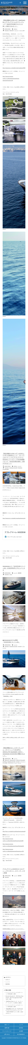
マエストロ (16, 30)
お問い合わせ (7, 1034)
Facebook (20, 2)
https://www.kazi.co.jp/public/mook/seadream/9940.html (15, 68)
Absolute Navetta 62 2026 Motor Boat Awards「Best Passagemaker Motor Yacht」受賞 (14, 998)
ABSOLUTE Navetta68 (20, 760)
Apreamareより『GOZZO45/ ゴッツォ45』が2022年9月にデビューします (14, 568)
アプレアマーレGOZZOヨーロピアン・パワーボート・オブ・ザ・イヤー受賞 (14, 871)
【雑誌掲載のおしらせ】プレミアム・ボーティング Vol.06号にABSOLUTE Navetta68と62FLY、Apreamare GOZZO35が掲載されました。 (14, 752)
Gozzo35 (20, 646)
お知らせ (15, 466)
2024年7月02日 (7, 466)
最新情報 (19, 572)
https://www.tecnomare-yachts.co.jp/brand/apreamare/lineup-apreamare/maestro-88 (11, 78)
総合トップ (7, 1024)
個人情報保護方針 (21, 1034)
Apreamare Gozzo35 (13, 646)
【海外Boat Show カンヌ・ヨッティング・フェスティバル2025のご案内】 (14, 1002)
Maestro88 (11, 30)
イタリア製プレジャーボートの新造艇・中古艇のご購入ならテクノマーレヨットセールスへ (9, 2)
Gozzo (10, 574)
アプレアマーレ (11, 762)
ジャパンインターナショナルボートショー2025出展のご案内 (14, 1005)
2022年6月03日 (7, 572)
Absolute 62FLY (13, 760)
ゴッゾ (15, 762)
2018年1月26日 (7, 875)
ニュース (19, 466)
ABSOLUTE (7, 760)
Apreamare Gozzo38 (13, 467)
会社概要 (21, 1031)
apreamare (7, 30)
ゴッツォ (19, 762)
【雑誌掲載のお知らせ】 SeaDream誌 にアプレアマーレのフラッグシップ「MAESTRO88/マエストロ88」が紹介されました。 (14, 1011)
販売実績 (21, 1027)
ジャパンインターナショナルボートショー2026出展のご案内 (14, 993)
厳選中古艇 (7, 1027)
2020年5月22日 (7, 758)
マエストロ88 (21, 30)
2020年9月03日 (7, 644)
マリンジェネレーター (7, 1031)
